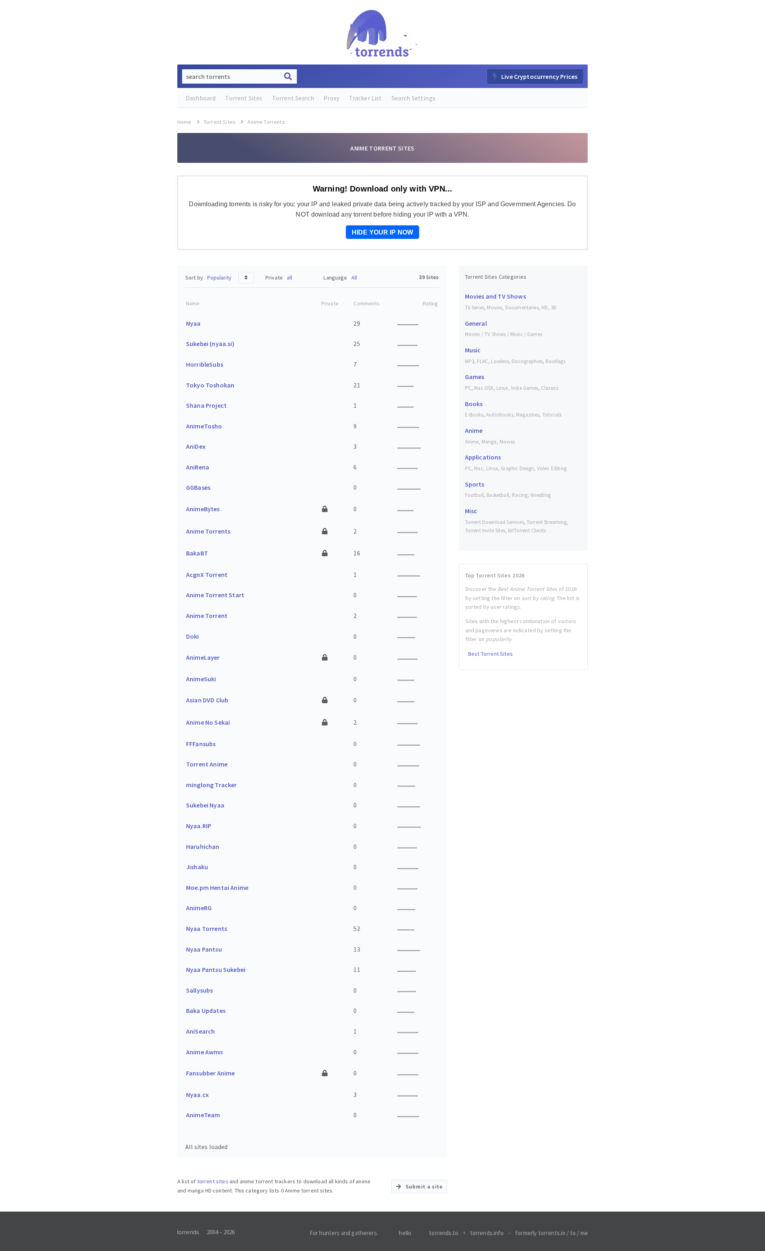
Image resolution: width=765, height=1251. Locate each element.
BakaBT (197, 553)
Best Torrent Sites (490, 653)
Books (474, 404)
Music (473, 350)
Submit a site (423, 1186)
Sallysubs (199, 990)
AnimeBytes (203, 509)
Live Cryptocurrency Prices (538, 76)
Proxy (331, 98)
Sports (474, 484)
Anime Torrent (207, 616)
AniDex (196, 446)
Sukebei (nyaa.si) (210, 344)
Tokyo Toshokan (210, 385)
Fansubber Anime (210, 1073)
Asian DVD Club (207, 700)
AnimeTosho (204, 426)
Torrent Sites (243, 98)
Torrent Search (293, 98)
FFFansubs (201, 744)
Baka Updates (206, 1010)
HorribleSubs (204, 364)
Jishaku (197, 867)
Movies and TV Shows (495, 296)
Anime (474, 430)
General (476, 323)
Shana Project (206, 405)
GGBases (198, 487)
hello (405, 1233)
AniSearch (200, 1031)
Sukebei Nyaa (205, 805)
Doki (192, 636)
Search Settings (413, 98)
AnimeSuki (201, 679)
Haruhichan (203, 846)
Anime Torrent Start (215, 595)
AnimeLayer (203, 657)
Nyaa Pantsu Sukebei (215, 969)
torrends (188, 1232)
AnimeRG (199, 908)
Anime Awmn (204, 1052)
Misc (471, 511)
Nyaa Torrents (206, 928)
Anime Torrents (208, 531)
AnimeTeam (203, 1115)
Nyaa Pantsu (204, 949)
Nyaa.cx (197, 1095)
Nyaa (193, 323)
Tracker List (365, 98)
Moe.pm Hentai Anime (217, 887)
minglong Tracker (211, 785)
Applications (483, 457)
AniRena (197, 467)
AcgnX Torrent (207, 575)
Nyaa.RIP (198, 826)
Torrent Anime (207, 764)
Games (474, 377)
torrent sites (212, 1181)
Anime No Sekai (208, 722)
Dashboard (201, 98)
